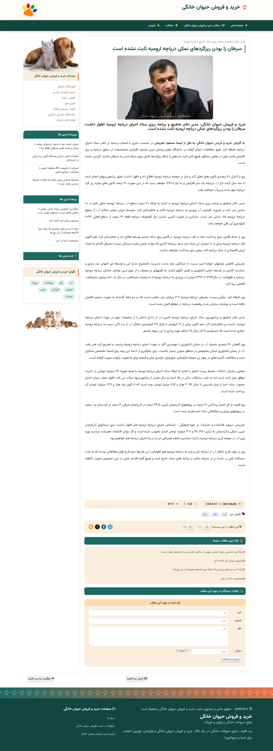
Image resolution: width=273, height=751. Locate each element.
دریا (205, 514)
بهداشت (49, 283)
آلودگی (55, 290)
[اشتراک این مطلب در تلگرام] (110, 527)
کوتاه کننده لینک (66, 120)
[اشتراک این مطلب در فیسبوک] (104, 527)
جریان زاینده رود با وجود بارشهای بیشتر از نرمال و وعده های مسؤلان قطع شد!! (56, 146)
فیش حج (70, 103)
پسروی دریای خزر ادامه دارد (228, 561)
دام (215, 514)
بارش (42, 290)
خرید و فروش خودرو (64, 92)
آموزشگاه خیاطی (66, 87)
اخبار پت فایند (135, 679)
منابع (135, 263)
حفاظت (169, 26)
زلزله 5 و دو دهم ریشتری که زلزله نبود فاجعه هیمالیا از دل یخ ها (208, 569)
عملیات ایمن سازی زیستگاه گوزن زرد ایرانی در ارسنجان (55, 158)
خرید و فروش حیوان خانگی (211, 7)
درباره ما (111, 718)
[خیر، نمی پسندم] (190, 527)
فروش (218, 143)
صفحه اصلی (237, 26)
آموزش (152, 26)
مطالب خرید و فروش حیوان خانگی (202, 26)
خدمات (69, 296)
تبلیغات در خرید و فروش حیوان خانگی (95, 726)
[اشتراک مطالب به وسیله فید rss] (91, 527)
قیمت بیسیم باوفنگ (64, 109)
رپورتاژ (35, 283)
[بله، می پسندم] (207, 527)
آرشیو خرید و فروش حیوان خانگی (98, 734)
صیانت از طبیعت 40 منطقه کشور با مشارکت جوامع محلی (58, 170)
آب (217, 183)
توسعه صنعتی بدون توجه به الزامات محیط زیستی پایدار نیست (55, 182)
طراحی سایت (68, 98)
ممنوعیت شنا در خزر (231, 578)
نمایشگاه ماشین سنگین (61, 114)
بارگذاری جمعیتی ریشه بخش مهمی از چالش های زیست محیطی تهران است (202, 552)
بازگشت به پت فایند (39, 679)
